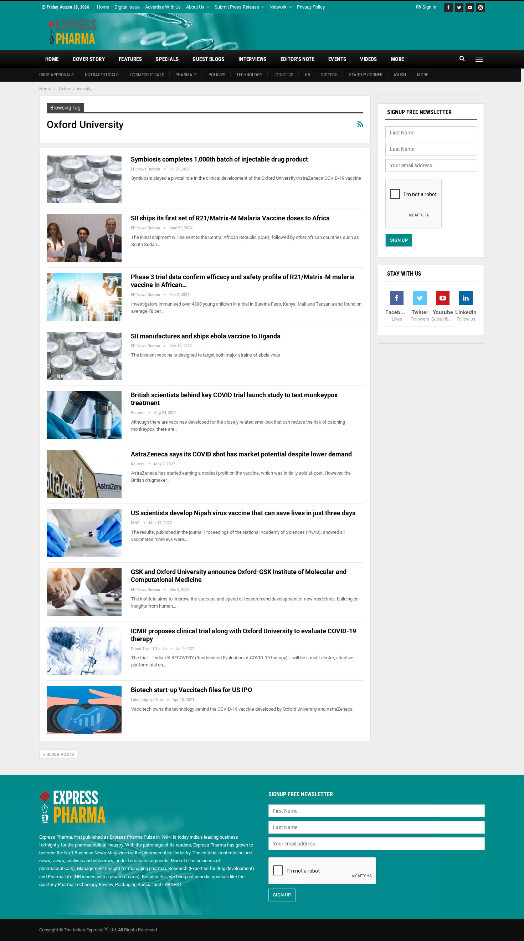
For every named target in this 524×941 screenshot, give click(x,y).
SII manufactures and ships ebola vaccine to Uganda (206, 336)
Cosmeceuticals (147, 74)
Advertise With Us (163, 7)
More (397, 59)
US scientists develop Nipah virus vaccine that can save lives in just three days (243, 513)
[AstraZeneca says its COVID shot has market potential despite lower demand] (84, 474)
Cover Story (89, 59)
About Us (195, 7)
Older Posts (59, 754)
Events (337, 59)
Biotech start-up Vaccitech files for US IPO (191, 690)
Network (278, 7)
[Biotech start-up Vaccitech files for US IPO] (84, 710)
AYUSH (400, 74)
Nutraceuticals (102, 74)
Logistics (283, 74)
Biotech (329, 74)
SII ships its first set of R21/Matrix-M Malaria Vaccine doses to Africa (230, 218)
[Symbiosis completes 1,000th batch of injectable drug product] (84, 179)
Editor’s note (297, 59)
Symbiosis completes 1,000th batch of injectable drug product (219, 159)
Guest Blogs (208, 59)
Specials (167, 59)
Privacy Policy (311, 7)
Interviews (252, 59)
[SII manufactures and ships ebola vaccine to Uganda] (84, 356)
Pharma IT (186, 74)
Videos (368, 59)
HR (307, 74)
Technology (249, 74)
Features (130, 59)
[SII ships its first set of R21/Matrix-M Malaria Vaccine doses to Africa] (84, 238)
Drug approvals (56, 74)
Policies (217, 74)
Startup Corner (365, 74)
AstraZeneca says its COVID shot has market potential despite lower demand (241, 454)
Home (103, 7)
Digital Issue (127, 7)
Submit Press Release (237, 7)
